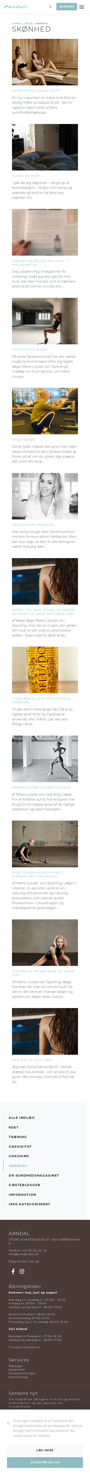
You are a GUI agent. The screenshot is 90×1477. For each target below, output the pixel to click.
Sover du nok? (26, 176)
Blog (29, 23)
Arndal (17, 23)
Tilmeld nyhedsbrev (24, 1347)
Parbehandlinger (22, 1373)
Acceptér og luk (45, 1462)
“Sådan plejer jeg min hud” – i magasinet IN (40, 263)
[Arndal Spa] (15, 6)
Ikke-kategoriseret (29, 1204)
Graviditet (20, 1147)
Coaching (19, 1156)
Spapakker (17, 1369)
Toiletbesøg (24, 440)
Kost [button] (14, 1127)
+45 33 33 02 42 (34, 1250)
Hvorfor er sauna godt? (36, 91)
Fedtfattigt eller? (30, 350)
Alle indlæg (22, 1118)
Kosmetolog (18, 1377)
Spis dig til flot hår (31, 1060)
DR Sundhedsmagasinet (34, 1175)
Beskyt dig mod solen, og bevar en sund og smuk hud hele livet (43, 612)
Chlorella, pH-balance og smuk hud (43, 973)
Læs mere (45, 1450)
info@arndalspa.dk (24, 1254)
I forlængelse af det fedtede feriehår (41, 700)
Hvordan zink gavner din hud (41, 787)
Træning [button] (18, 1137)
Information (22, 1195)
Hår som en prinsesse (33, 525)
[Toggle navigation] (82, 6)
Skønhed (18, 1166)
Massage (15, 1366)
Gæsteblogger (24, 1185)
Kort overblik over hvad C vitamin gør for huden (38, 874)
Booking (66, 6)
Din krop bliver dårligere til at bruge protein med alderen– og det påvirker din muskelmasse (45, 1403)
